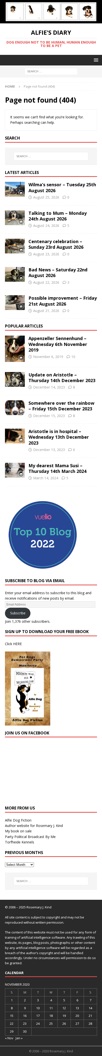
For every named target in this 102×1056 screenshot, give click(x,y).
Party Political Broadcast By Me (30, 836)
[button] (95, 60)
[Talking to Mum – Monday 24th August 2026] (15, 217)
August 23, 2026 (46, 254)
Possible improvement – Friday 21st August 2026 (62, 301)
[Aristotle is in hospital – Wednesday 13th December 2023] (15, 436)
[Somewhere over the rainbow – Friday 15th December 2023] (15, 407)
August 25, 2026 (46, 197)
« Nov (9, 1038)
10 (73, 356)
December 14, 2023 (49, 387)
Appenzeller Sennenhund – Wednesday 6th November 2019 (57, 344)
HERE (17, 643)
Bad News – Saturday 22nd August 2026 (57, 272)
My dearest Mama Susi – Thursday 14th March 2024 (57, 468)
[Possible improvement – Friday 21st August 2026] (15, 302)
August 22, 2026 (46, 282)
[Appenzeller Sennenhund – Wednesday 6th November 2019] (15, 349)
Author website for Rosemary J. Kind (34, 825)
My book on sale (18, 831)
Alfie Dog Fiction (18, 820)
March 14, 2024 (45, 478)
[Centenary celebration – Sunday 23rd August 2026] (15, 246)
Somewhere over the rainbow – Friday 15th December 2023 (61, 406)
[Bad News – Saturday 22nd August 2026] (15, 274)
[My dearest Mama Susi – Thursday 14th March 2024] (15, 470)
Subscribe (18, 613)
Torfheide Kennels (19, 842)
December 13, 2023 (49, 449)
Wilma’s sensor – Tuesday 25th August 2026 (62, 187)
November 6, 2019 (48, 356)
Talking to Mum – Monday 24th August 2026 (57, 216)
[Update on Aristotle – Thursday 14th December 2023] (15, 379)
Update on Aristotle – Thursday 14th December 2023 (61, 377)
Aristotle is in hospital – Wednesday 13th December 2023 (58, 437)
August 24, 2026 (46, 225)
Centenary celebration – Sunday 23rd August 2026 (55, 244)
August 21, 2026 (46, 310)
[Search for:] (51, 71)
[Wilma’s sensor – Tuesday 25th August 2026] (15, 189)
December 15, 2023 (49, 415)
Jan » (19, 1038)
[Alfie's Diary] (51, 20)
